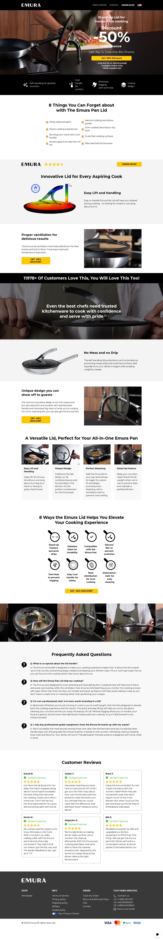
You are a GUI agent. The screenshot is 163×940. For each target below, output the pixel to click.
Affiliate (56, 906)
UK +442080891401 (123, 902)
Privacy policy (59, 899)
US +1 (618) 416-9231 (123, 899)
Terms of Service (60, 896)
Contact (114, 5)
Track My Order (91, 896)
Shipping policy (60, 903)
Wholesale (27, 896)
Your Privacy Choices (68, 913)
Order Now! (127, 5)
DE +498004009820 (123, 905)
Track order (99, 5)
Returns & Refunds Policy (96, 899)
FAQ (85, 903)
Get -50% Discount (111, 58)
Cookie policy (58, 910)
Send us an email (126, 909)
